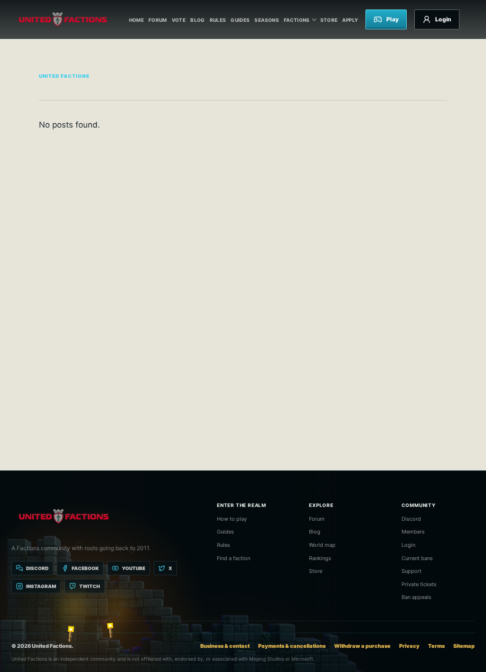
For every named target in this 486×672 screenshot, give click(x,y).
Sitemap (464, 646)
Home (136, 20)
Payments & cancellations (292, 646)
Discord (411, 519)
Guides (240, 20)
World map (322, 545)
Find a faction (233, 558)
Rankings (320, 558)
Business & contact (225, 646)
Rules (218, 20)
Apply (350, 20)
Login (408, 545)
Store (329, 20)
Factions (297, 20)
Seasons (266, 20)
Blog (197, 20)
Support (411, 571)
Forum (158, 20)
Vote (179, 20)
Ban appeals (416, 597)
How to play (232, 519)
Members (413, 531)
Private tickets (419, 584)
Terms (436, 646)
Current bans (417, 558)
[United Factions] (62, 19)
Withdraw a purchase (362, 646)
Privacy (409, 646)
